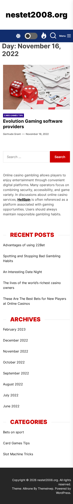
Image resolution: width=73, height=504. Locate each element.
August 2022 (13, 384)
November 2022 (15, 351)
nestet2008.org (37, 14)
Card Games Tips (16, 443)
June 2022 (11, 406)
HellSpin (23, 199)
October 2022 (14, 362)
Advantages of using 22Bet (24, 245)
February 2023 (14, 329)
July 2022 (10, 395)
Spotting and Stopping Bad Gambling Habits (31, 258)
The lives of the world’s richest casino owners (32, 285)
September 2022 (16, 373)
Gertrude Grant (12, 133)
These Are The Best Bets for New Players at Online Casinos (34, 301)
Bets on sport (13, 432)
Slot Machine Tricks (18, 454)
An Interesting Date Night (22, 272)
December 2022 (15, 340)
